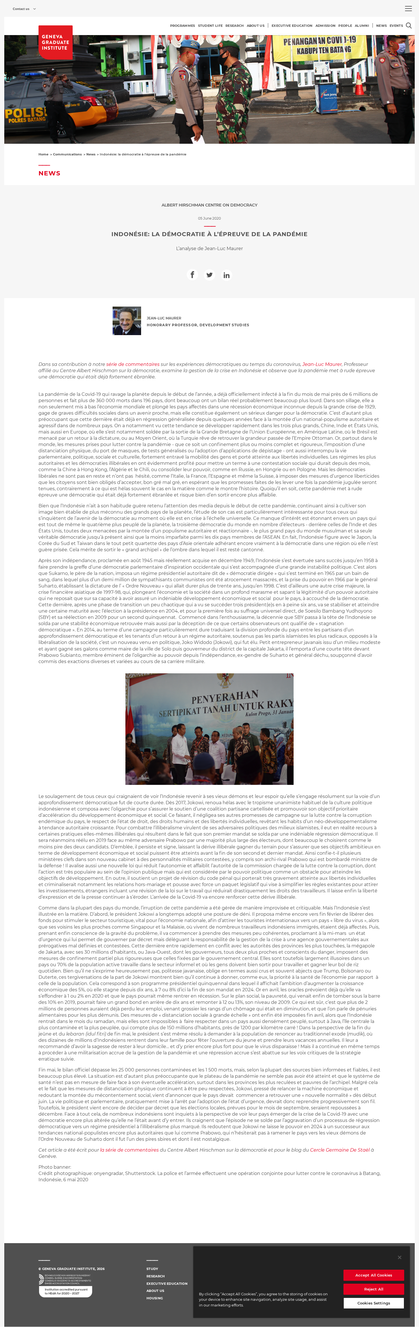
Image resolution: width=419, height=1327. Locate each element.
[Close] (399, 1257)
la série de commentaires (129, 1150)
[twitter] (209, 275)
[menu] (408, 8)
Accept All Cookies (373, 1275)
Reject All (373, 1289)
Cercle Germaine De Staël (340, 1150)
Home (43, 154)
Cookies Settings (373, 1303)
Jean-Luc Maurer (322, 364)
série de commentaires (133, 364)
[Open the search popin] (409, 26)
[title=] (55, 42)
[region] (301, 1282)
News (90, 154)
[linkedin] (226, 275)
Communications (67, 154)
